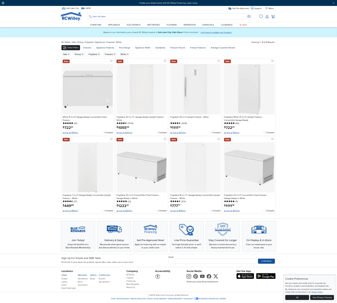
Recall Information (123, 298)
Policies (150, 298)
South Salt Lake (68, 288)
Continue (266, 261)
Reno (80, 282)
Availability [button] (160, 47)
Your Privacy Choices (322, 297)
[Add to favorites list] (111, 61)
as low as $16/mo (177, 210)
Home (113, 298)
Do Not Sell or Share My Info (208, 298)
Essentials (208, 25)
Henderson (83, 278)
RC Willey (65, 42)
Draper (64, 278)
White (119, 42)
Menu (271, 8)
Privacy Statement (160, 298)
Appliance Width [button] (142, 47)
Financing (130, 281)
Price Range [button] (124, 47)
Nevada (82, 275)
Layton (64, 282)
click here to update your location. (216, 32)
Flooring (172, 25)
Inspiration (190, 25)
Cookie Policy (188, 298)
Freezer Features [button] (198, 47)
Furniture (95, 25)
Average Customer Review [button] (223, 47)
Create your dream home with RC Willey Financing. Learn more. (168, 3)
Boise (92, 278)
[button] (32, 3)
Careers (129, 278)
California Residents (175, 298)
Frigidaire (89, 42)
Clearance (227, 25)
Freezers (111, 42)
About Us (130, 287)
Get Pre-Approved (240, 8)
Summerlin (83, 285)
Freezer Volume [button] (177, 47)
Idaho (93, 275)
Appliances (114, 25)
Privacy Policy (317, 292)
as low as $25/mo (124, 210)
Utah (64, 275)
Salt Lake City (72, 8)
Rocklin (102, 278)
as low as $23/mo (178, 132)
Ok (297, 297)
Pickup (80, 42)
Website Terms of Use (138, 298)
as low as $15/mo (70, 132)
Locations (67, 271)
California (104, 275)
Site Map (223, 298)
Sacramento (104, 282)
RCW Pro (130, 274)
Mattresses (153, 25)
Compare (109, 132)
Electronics (133, 25)
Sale (244, 25)
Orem (64, 285)
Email (171, 257)
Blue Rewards (132, 284)
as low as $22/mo (124, 132)
